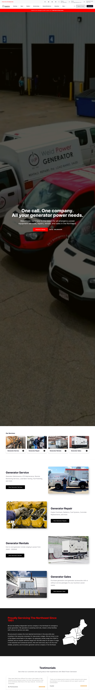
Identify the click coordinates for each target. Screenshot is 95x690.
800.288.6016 (63, 2)
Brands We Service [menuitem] (47, 6)
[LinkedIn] (56, 2)
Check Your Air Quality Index (7, 1)
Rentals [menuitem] (28, 6)
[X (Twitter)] (49, 2)
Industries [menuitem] (56, 6)
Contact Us (90, 6)
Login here (88, 2)
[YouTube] (52, 2)
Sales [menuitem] (22, 6)
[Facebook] (45, 2)
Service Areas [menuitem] (36, 6)
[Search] (74, 6)
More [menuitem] (63, 6)
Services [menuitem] (15, 6)
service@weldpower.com (76, 2)
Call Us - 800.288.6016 (55, 229)
